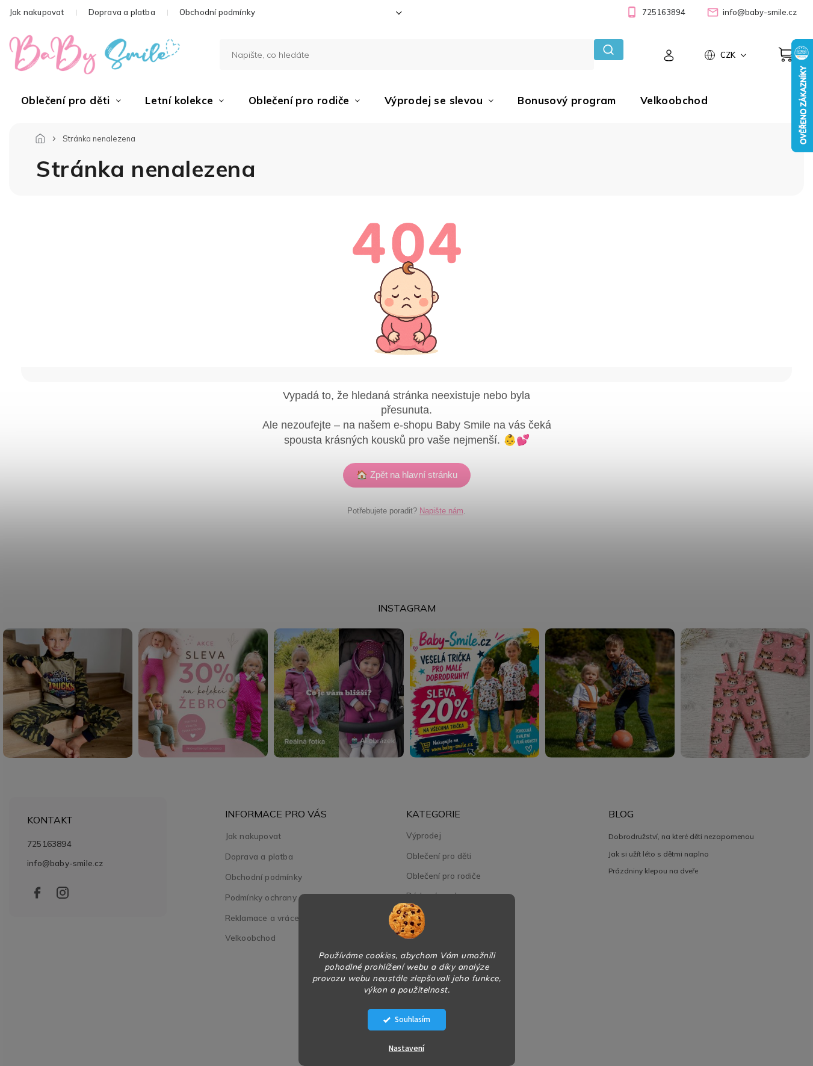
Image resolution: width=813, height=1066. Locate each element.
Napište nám (441, 510)
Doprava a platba (121, 12)
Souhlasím (412, 1019)
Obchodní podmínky (217, 12)
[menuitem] (71, 100)
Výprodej (423, 835)
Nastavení (406, 1049)
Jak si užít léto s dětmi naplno (658, 853)
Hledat (608, 49)
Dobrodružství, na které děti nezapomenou (681, 836)
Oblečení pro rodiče (443, 876)
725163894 (49, 843)
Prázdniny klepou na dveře (653, 870)
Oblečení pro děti (438, 856)
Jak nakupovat (36, 12)
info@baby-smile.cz (65, 863)
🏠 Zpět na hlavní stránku (406, 474)
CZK (728, 55)
